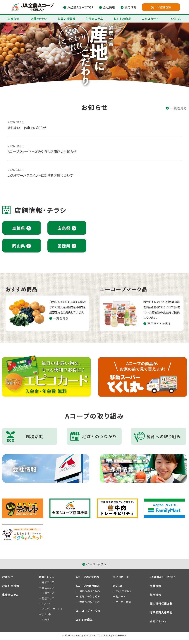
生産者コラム (94, 19)
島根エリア (48, 582)
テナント (46, 614)
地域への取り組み (89, 596)
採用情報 (155, 594)
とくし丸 (175, 19)
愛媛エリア (48, 598)
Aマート (46, 603)
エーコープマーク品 (88, 610)
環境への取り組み (89, 591)
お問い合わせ (158, 621)
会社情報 (155, 586)
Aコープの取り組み (88, 586)
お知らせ (13, 19)
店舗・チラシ (39, 19)
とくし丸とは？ (124, 591)
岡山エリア (48, 587)
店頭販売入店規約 (161, 612)
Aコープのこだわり (87, 577)
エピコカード (150, 19)
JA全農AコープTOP (162, 577)
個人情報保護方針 (161, 603)
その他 (45, 620)
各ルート (120, 596)
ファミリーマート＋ (52, 609)
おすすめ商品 (122, 19)
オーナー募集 (123, 602)
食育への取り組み (89, 602)
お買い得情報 (66, 19)
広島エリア (48, 593)
